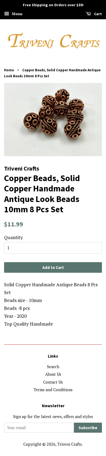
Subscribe (88, 427)
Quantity (13, 237)
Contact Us (53, 382)
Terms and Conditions (53, 389)
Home (9, 70)
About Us (53, 374)
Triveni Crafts (69, 444)
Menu (16, 13)
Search (53, 366)
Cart (97, 13)
